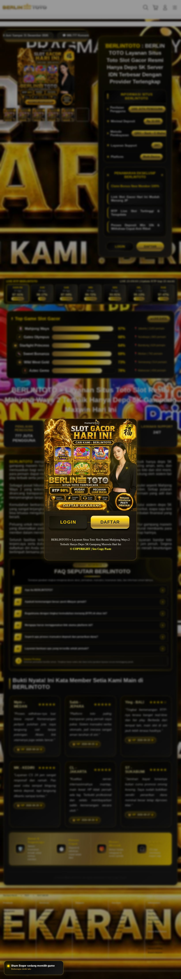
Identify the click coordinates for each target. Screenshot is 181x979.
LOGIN (68, 522)
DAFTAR (110, 522)
